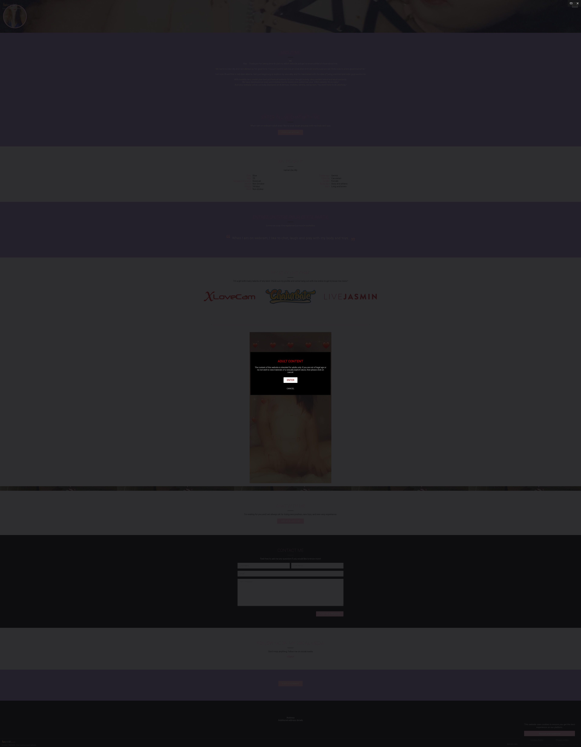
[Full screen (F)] (571, 3)
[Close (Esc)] (577, 3)
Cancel (290, 388)
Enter (290, 380)
